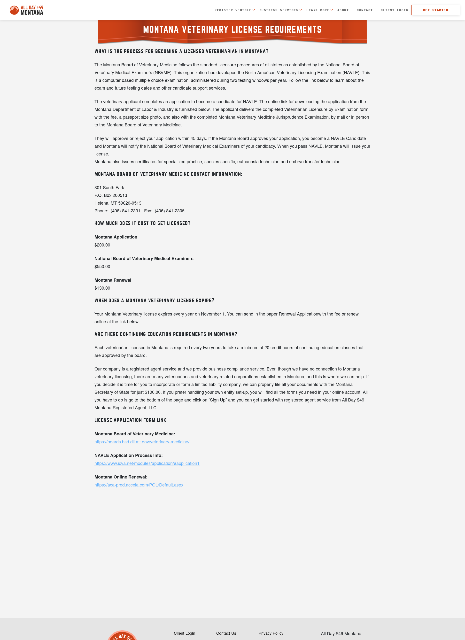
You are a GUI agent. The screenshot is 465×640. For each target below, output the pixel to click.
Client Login (394, 10)
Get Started (435, 10)
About (343, 10)
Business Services (278, 10)
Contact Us (226, 633)
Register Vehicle (233, 10)
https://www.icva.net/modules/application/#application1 (147, 463)
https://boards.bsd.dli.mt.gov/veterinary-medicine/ (141, 441)
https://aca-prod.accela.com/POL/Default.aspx (138, 484)
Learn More (317, 10)
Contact (365, 10)
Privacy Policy (271, 633)
